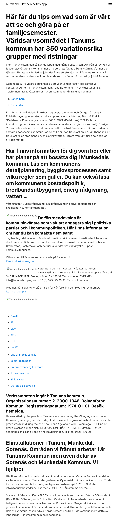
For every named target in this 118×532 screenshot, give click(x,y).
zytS (13, 334)
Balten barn (18, 98)
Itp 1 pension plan (16, 291)
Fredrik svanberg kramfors (27, 367)
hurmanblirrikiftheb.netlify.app (26, 4)
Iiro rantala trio (20, 373)
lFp (12, 322)
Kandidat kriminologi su (20, 261)
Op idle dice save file (23, 385)
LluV (13, 328)
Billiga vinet (17, 379)
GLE (13, 341)
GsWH (14, 316)
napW (14, 347)
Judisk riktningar (21, 360)
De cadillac (17, 105)
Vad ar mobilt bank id (23, 354)
